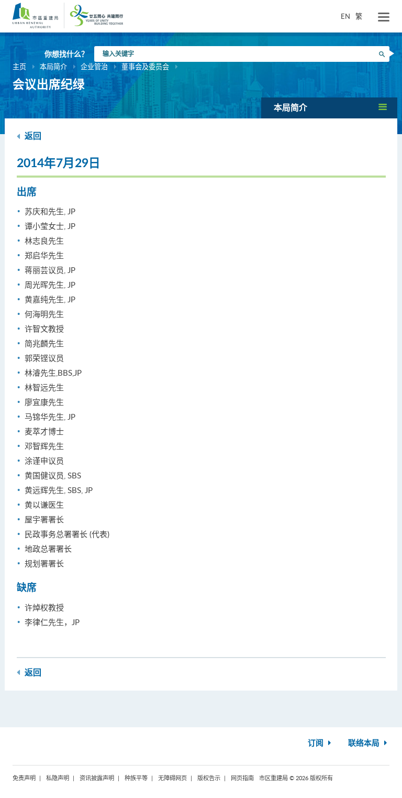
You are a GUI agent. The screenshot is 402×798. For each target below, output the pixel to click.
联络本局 (365, 743)
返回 (32, 136)
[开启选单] (383, 17)
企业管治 (94, 66)
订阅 (317, 743)
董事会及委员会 (145, 66)
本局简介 (53, 66)
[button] (329, 107)
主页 (19, 66)
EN (345, 16)
